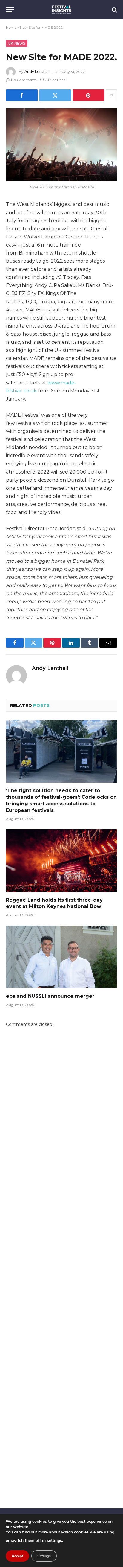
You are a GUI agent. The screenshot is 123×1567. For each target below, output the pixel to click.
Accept (17, 1556)
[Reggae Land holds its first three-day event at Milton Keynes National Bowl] (61, 860)
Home (11, 27)
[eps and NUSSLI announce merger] (61, 957)
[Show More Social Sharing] (111, 95)
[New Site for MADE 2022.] (61, 144)
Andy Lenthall (37, 71)
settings (54, 1540)
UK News (16, 43)
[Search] (114, 9)
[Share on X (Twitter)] (55, 95)
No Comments (23, 79)
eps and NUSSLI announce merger (50, 996)
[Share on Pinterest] (88, 95)
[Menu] (10, 9)
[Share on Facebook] (22, 95)
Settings (44, 1556)
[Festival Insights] (61, 9)
